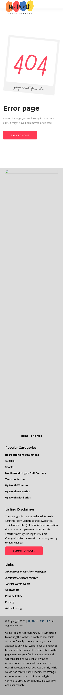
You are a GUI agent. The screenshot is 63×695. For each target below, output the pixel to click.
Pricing (9, 602)
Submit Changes (24, 550)
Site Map (36, 435)
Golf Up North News (17, 583)
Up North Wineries (16, 485)
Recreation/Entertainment (22, 454)
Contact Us (12, 590)
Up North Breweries (17, 491)
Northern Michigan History (21, 577)
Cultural (10, 461)
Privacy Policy (13, 596)
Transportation (15, 479)
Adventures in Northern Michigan (25, 571)
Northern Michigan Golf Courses (25, 473)
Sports (9, 467)
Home (24, 435)
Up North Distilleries (18, 497)
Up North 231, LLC (39, 621)
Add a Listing (13, 608)
